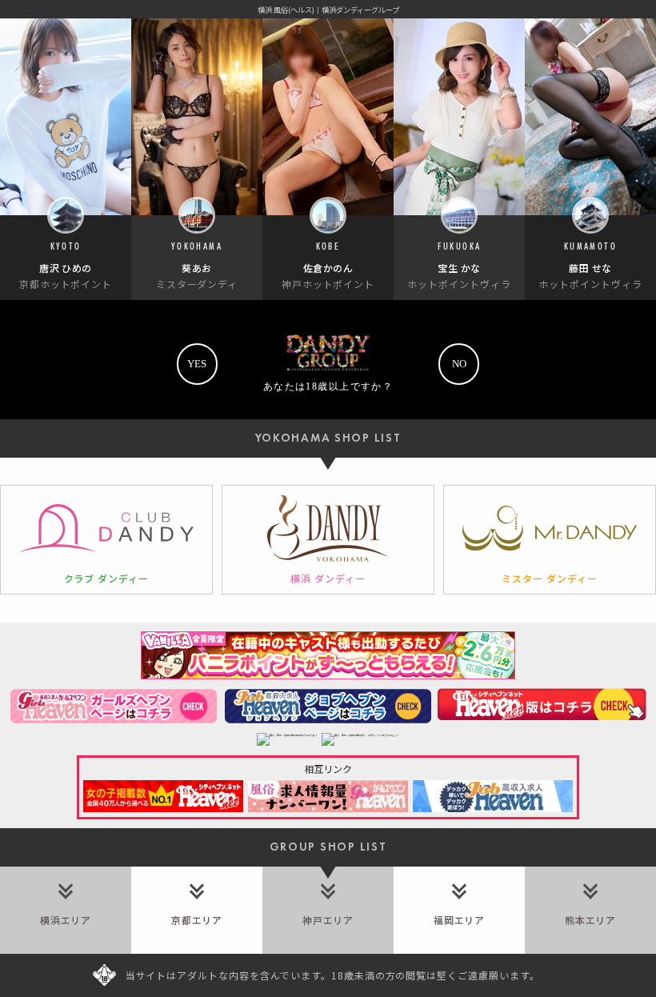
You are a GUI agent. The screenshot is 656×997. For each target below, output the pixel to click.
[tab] (65, 910)
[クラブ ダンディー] (106, 540)
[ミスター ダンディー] (549, 540)
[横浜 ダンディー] (328, 540)
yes (196, 364)
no (459, 364)
